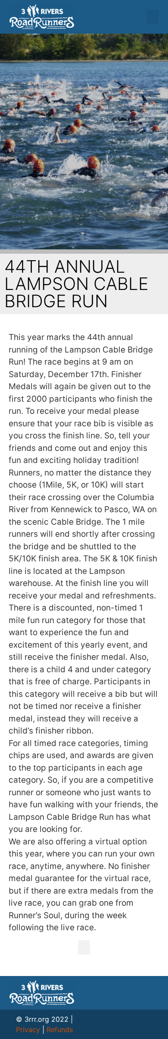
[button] (152, 17)
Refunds (60, 1029)
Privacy (28, 1029)
